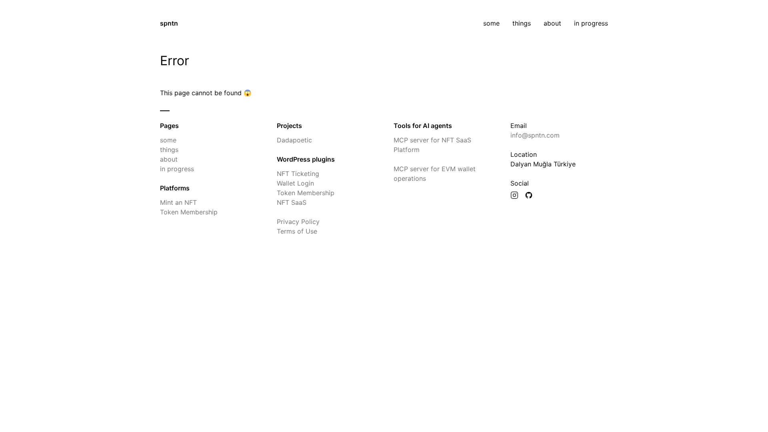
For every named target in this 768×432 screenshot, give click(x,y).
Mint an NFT (178, 202)
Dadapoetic (294, 140)
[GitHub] (529, 196)
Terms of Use (297, 231)
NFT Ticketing (298, 174)
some (491, 23)
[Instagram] (514, 196)
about (552, 23)
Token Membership (189, 212)
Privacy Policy (298, 222)
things (521, 23)
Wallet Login (295, 183)
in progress (591, 23)
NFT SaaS (291, 202)
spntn (169, 23)
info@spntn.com (535, 135)
